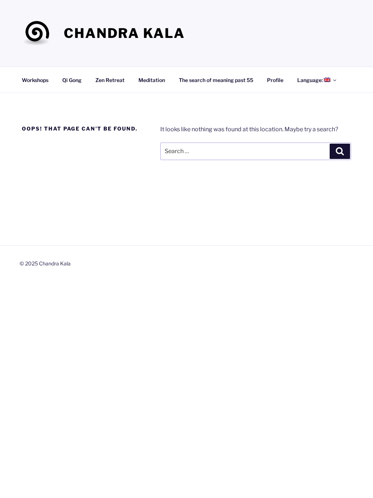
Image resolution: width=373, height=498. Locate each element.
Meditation (151, 80)
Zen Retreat (110, 80)
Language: (310, 80)
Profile (275, 80)
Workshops (35, 80)
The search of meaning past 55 (216, 80)
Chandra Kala (124, 33)
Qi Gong (72, 80)
